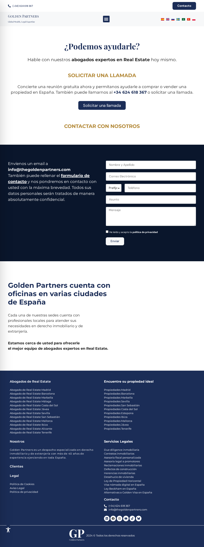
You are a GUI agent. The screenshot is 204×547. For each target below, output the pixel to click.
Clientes (16, 466)
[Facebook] (113, 518)
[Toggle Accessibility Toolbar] (8, 530)
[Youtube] (126, 518)
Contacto (111, 499)
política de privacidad (145, 232)
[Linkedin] (107, 518)
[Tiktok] (132, 518)
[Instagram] (119, 518)
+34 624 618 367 (130, 92)
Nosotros (17, 441)
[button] (106, 19)
